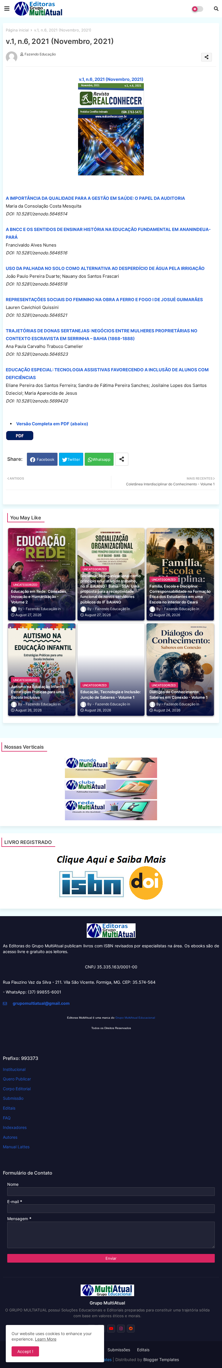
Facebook (45, 459)
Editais (9, 1108)
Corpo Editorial (17, 1088)
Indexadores (15, 1127)
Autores (10, 1137)
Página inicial (17, 30)
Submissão (13, 1098)
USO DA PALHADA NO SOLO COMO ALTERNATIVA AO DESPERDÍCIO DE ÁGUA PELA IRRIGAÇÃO (105, 268)
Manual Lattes (16, 1146)
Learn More (45, 1339)
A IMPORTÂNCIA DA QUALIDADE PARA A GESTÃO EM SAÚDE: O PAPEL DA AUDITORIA (95, 198)
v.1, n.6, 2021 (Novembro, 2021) (111, 79)
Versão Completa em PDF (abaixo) (52, 423)
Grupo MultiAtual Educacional (135, 1017)
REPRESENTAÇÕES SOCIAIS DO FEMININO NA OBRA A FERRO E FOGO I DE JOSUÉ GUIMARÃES (104, 299)
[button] (216, 8)
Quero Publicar (17, 1078)
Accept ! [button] (25, 1351)
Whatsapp (101, 459)
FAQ (7, 1117)
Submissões (119, 1349)
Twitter (73, 459)
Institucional (14, 1069)
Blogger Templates (161, 1359)
